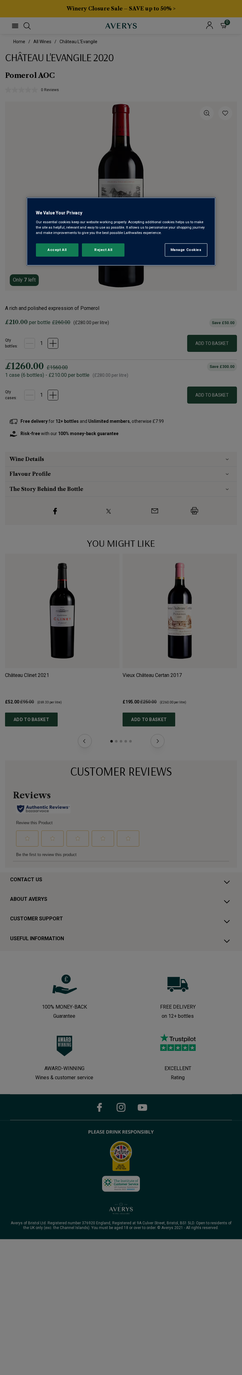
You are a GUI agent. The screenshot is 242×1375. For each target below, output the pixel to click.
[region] (121, 231)
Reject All (103, 250)
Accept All (57, 250)
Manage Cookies (186, 250)
